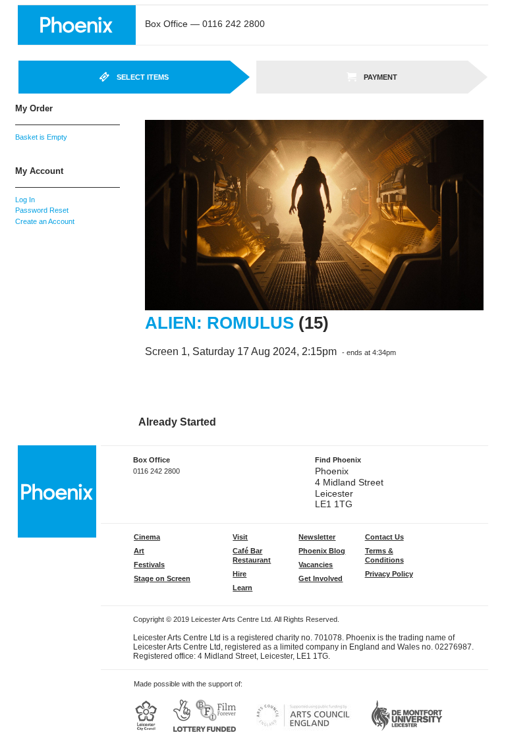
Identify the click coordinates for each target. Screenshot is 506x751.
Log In (25, 200)
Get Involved (320, 578)
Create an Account (44, 221)
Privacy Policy (389, 574)
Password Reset (42, 210)
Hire (239, 574)
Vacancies (315, 565)
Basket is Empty (41, 137)
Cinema (147, 537)
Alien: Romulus (219, 323)
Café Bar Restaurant (252, 555)
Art (139, 551)
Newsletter (316, 537)
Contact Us (384, 537)
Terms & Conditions (384, 555)
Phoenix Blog (321, 551)
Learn (242, 588)
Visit (240, 537)
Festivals (149, 565)
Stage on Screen (162, 578)
